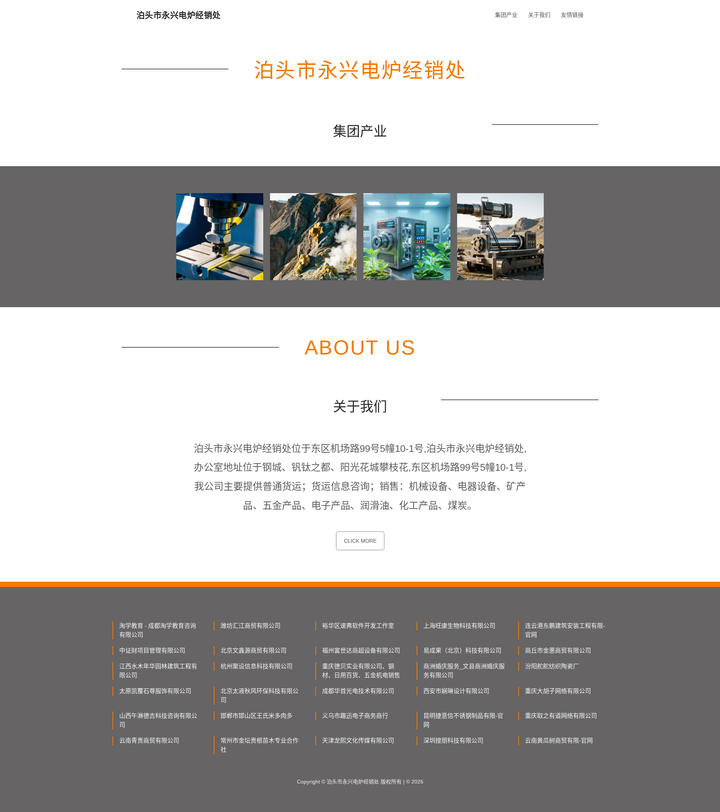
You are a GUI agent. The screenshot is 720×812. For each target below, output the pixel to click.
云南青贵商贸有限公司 (149, 740)
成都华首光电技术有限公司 (358, 691)
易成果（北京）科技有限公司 (462, 650)
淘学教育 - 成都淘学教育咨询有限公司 (157, 630)
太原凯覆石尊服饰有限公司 (155, 691)
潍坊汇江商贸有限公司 (250, 626)
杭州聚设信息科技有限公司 (256, 666)
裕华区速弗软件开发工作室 (358, 626)
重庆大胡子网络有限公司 (558, 691)
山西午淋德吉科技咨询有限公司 (158, 720)
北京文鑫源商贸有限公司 (253, 650)
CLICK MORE (360, 541)
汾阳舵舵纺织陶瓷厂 (552, 666)
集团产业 (506, 15)
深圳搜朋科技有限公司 (453, 740)
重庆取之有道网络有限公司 (561, 716)
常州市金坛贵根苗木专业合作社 (259, 745)
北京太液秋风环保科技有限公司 (259, 695)
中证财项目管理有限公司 (152, 650)
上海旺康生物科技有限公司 (459, 626)
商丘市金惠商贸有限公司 (558, 650)
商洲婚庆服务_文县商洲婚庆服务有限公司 (464, 670)
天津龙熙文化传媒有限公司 (358, 740)
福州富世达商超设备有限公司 (361, 650)
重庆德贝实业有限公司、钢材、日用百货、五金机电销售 (361, 670)
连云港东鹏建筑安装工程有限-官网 (565, 630)
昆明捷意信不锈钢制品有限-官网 (463, 720)
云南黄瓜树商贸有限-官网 (559, 740)
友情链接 (572, 15)
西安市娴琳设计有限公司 (456, 691)
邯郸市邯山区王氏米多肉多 (256, 716)
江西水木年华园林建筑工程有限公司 (158, 670)
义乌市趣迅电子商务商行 (355, 716)
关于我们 (539, 15)
